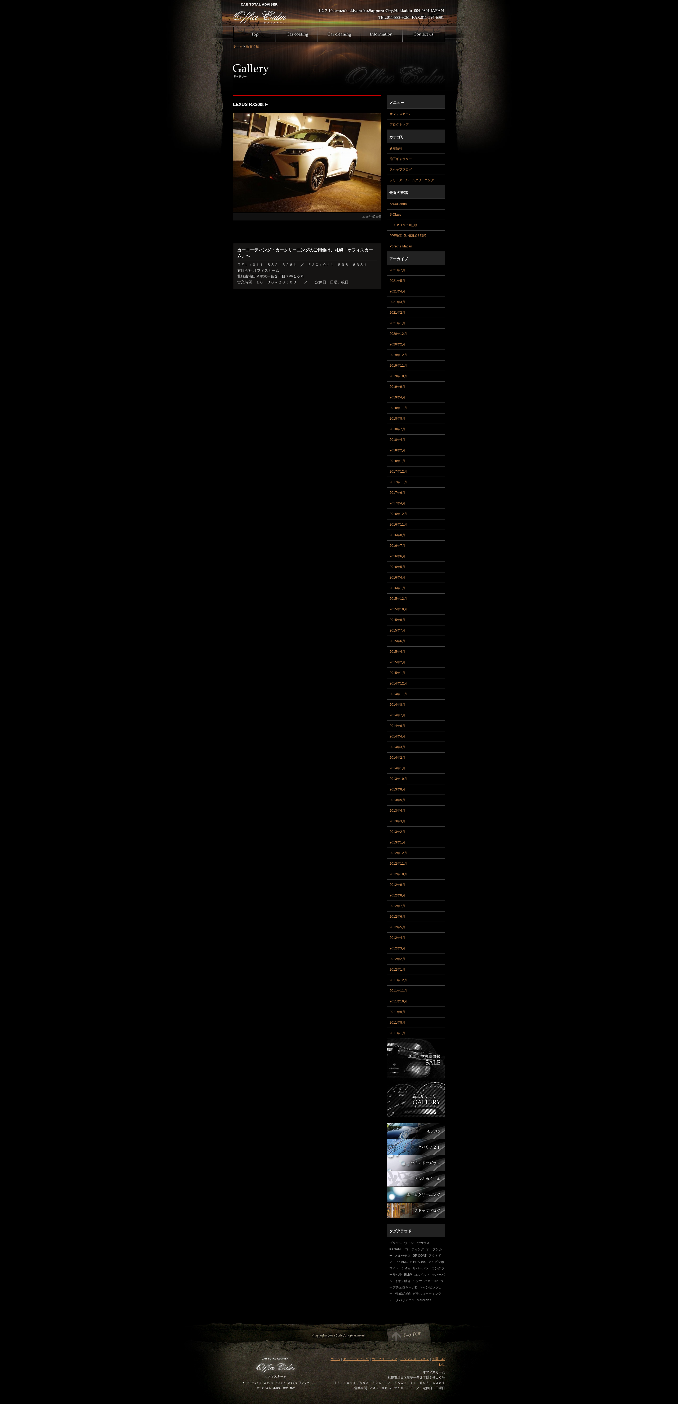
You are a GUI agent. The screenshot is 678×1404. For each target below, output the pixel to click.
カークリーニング (384, 1359)
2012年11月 (398, 863)
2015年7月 (397, 630)
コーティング (414, 1249)
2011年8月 (397, 1022)
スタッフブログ (401, 169)
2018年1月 (397, 461)
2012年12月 (398, 853)
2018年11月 (398, 408)
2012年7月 (397, 906)
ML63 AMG (403, 1294)
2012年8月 (397, 895)
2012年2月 (397, 959)
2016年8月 (397, 535)
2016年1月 (397, 588)
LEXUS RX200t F (250, 104)
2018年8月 (397, 418)
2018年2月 (397, 450)
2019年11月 (398, 365)
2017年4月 (397, 503)
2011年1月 (397, 1033)
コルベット (422, 1275)
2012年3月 (397, 948)
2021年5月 (397, 281)
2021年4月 (397, 291)
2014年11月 (398, 694)
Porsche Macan (401, 246)
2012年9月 (397, 885)
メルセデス (403, 1256)
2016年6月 (397, 556)
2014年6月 (397, 726)
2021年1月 (397, 323)
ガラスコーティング (427, 1294)
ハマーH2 (431, 1281)
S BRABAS (418, 1262)
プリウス (395, 1243)
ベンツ (417, 1281)
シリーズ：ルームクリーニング (412, 180)
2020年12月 (398, 334)
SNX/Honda (398, 204)
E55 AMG (401, 1262)
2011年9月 (397, 1012)
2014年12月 (398, 683)
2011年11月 (398, 991)
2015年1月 (397, 673)
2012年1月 (397, 969)
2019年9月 (397, 387)
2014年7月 (397, 715)
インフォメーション (414, 1359)
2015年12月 (398, 599)
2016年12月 (398, 514)
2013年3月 (397, 821)
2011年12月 (398, 980)
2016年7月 (397, 546)
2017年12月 (398, 471)
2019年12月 (398, 355)
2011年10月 (398, 1001)
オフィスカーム (401, 114)
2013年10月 (398, 779)
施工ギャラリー (401, 159)
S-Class (395, 214)
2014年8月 (397, 705)
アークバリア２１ (402, 1300)
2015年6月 (397, 641)
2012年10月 (398, 874)
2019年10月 (398, 376)
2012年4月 (397, 938)
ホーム (238, 46)
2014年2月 (397, 757)
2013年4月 (397, 810)
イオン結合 (403, 1281)
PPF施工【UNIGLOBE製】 (409, 236)
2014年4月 (397, 736)
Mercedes (424, 1300)
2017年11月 (398, 482)
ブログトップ (399, 124)
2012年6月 (397, 916)
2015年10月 (398, 609)
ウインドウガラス (417, 1243)
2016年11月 (398, 524)
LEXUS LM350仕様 (403, 225)
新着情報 (252, 46)
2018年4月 (397, 440)
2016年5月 (397, 567)
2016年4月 (397, 577)
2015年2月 (397, 662)
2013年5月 (397, 800)
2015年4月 (397, 652)
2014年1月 (397, 768)
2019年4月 (397, 397)
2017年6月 (397, 493)
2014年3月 (397, 747)
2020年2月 (397, 344)
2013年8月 (397, 789)
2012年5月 (397, 927)
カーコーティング (356, 1359)
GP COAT (419, 1256)
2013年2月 (397, 832)
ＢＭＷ (406, 1268)
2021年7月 (397, 270)
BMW (408, 1275)
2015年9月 (397, 620)
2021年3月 (397, 302)
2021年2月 (397, 312)
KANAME (396, 1249)
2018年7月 (397, 429)
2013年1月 (397, 842)
